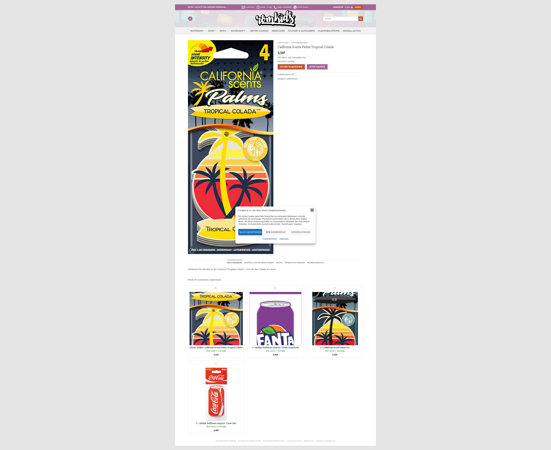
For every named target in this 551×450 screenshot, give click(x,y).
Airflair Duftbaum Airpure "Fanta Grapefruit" (277, 347)
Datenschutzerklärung (249, 441)
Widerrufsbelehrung (226, 441)
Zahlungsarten (294, 441)
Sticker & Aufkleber (301, 31)
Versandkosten (299, 57)
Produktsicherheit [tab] (295, 263)
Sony (211, 31)
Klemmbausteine (328, 31)
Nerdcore (278, 31)
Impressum (284, 238)
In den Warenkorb (291, 66)
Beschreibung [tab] (234, 263)
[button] (312, 210)
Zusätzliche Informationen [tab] (259, 263)
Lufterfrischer (299, 42)
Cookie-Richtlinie (270, 238)
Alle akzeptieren (251, 232)
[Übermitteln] (360, 18)
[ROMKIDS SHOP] (275, 18)
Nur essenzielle (276, 232)
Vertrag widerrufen (325, 441)
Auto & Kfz (283, 42)
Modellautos (352, 31)
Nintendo (196, 31)
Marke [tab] (279, 263)
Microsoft (238, 31)
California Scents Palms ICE (336, 347)
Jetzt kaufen (317, 66)
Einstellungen (301, 232)
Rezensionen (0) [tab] (315, 263)
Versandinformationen (274, 441)
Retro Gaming (259, 31)
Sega (223, 31)
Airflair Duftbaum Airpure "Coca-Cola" (218, 423)
